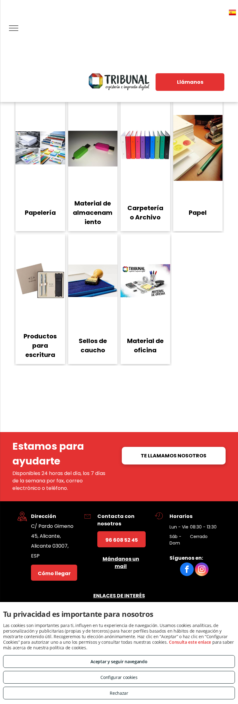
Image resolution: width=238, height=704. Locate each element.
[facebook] (187, 570)
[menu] (14, 28)
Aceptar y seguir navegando (118, 661)
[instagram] (202, 570)
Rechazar (119, 693)
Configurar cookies (119, 677)
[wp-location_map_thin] (22, 522)
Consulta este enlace (190, 642)
